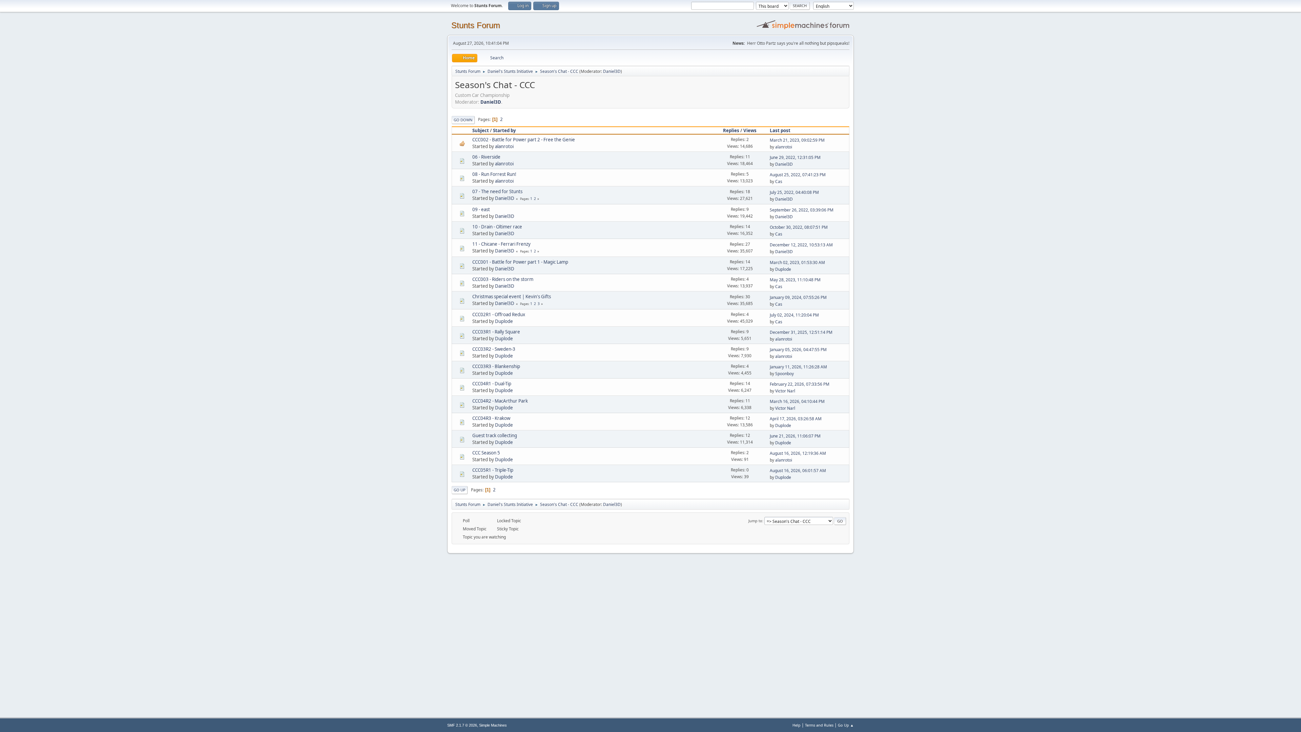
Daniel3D (612, 71)
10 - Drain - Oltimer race (497, 227)
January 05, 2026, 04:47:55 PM (798, 349)
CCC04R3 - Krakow (491, 418)
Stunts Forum (475, 25)
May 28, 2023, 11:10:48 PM (795, 280)
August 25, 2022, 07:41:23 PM (798, 175)
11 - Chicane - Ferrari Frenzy (501, 244)
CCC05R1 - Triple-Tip (492, 470)
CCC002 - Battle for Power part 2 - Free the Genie (523, 140)
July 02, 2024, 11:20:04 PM (794, 315)
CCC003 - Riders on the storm (502, 279)
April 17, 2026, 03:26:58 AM (796, 419)
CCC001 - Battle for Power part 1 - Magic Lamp (520, 262)
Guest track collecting (494, 435)
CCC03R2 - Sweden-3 (493, 349)
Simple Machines (493, 725)
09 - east (481, 209)
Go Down (463, 119)
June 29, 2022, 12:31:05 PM (795, 157)
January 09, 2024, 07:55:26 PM (798, 297)
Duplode (783, 269)
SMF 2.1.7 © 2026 (462, 725)
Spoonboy (784, 374)
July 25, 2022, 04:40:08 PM (794, 192)
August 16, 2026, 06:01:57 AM (798, 470)
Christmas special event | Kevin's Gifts (511, 296)
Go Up (460, 489)
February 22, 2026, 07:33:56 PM (799, 384)
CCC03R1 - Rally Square (496, 332)
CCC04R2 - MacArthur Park (500, 401)
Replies (731, 130)
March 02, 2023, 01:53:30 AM (797, 262)
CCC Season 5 (486, 453)
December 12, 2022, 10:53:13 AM (801, 245)
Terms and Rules (819, 725)
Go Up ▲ (846, 725)
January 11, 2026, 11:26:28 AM (798, 367)
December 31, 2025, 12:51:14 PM (801, 332)
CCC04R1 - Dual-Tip (491, 384)
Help (796, 725)
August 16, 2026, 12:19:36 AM (798, 453)
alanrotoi (504, 146)
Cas (778, 181)
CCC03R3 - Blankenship (496, 366)
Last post (780, 130)
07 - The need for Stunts (497, 191)
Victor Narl (785, 391)
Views (750, 130)
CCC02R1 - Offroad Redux (498, 314)
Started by (504, 130)
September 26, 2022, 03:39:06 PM (801, 210)
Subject (480, 130)
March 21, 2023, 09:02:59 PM (797, 140)
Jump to (755, 520)
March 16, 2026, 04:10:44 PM (797, 401)
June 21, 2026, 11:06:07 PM (795, 436)
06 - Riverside (486, 157)
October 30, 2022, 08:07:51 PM (799, 227)
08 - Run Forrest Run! (494, 174)
